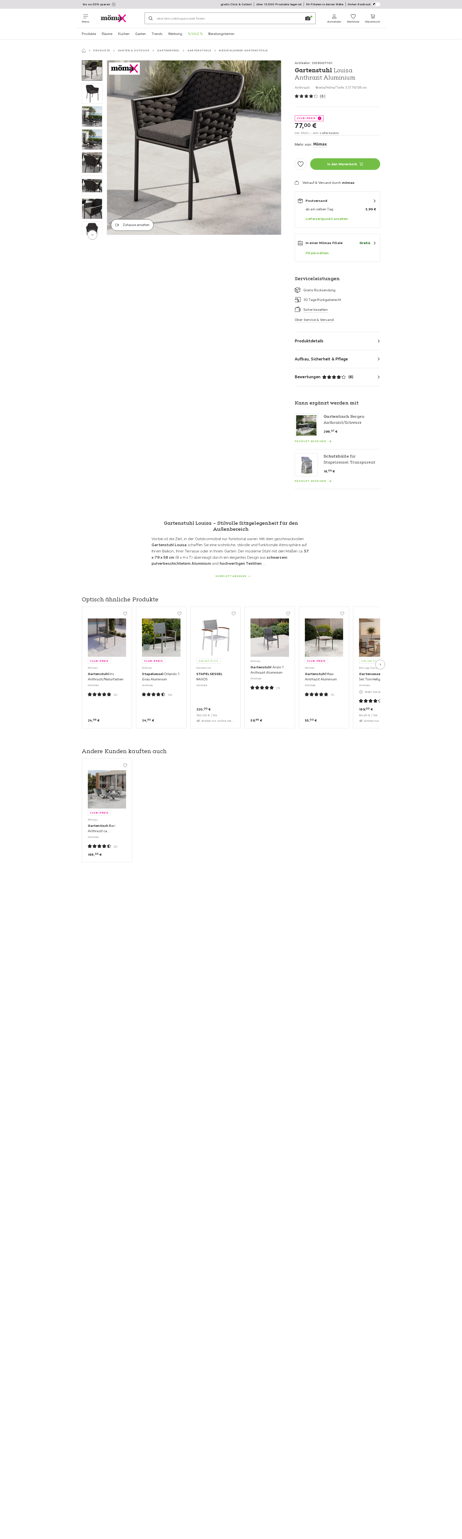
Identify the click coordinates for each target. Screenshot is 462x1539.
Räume (107, 34)
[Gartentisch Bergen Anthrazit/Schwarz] (306, 425)
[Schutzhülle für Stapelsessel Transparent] (306, 464)
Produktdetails (309, 340)
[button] (92, 70)
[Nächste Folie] (380, 664)
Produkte (89, 34)
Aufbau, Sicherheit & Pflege (321, 359)
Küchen (123, 34)
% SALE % (195, 34)
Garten (140, 34)
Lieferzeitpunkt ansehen (327, 219)
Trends (157, 34)
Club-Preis (306, 118)
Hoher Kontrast (359, 4)
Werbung (175, 34)
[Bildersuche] (308, 18)
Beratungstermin (221, 34)
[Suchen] (150, 18)
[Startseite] (84, 51)
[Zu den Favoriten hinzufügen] (300, 164)
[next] (92, 235)
